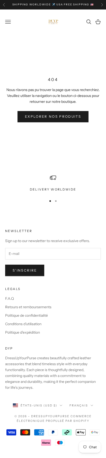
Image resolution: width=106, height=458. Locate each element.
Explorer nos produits (53, 116)
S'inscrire (25, 270)
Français (78, 405)
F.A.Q (9, 298)
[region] (53, 183)
